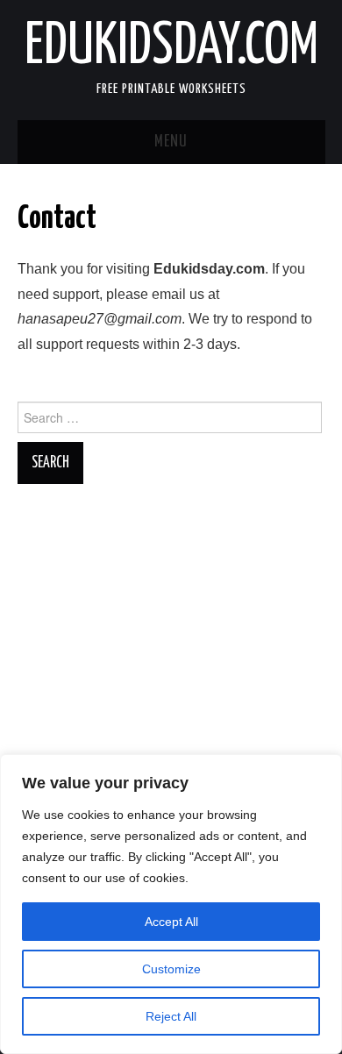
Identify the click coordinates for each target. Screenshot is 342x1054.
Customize (171, 969)
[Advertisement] (171, 727)
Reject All (171, 1016)
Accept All (171, 922)
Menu (171, 142)
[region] (171, 904)
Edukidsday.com (171, 47)
